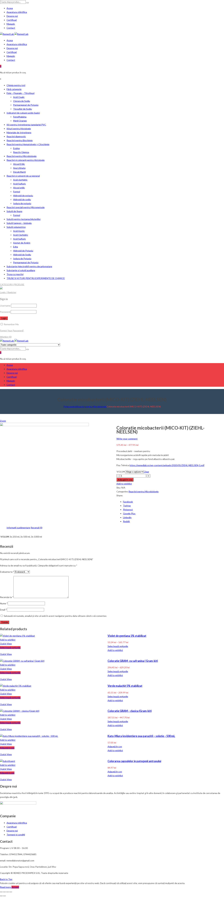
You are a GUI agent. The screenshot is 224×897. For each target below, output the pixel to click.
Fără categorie (14, 89)
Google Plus (129, 513)
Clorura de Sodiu (21, 101)
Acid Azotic (19, 231)
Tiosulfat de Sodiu (22, 108)
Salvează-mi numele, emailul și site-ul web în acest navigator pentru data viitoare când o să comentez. (55, 615)
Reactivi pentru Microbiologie (22, 156)
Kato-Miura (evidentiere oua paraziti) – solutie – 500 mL (141, 736)
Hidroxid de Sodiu (22, 254)
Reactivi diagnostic (16, 136)
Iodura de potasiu (22, 203)
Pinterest (128, 509)
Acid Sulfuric (19, 183)
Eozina (16, 148)
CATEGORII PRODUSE (12, 284)
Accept (15, 887)
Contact (11, 27)
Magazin (11, 23)
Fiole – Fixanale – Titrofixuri (20, 93)
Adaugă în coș (125, 479)
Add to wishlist (124, 483)
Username (5, 305)
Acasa (10, 8)
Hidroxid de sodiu (22, 199)
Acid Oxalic (19, 97)
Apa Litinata (19, 168)
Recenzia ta (6, 597)
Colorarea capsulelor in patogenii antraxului (134, 761)
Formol (16, 191)
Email (3, 609)
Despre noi (12, 16)
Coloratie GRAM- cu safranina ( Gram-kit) (133, 660)
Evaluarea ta (7, 571)
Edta (15, 246)
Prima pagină (70, 406)
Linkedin (127, 517)
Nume (4, 603)
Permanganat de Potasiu (25, 105)
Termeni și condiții (16, 834)
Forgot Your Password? (12, 330)
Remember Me (11, 324)
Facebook (128, 501)
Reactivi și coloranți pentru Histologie (26, 160)
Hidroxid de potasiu (23, 195)
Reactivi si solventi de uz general (23, 175)
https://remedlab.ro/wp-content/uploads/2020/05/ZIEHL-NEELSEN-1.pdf (167, 465)
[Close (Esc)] (1, 891)
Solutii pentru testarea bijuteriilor (24, 219)
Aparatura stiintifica (17, 12)
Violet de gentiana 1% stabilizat (127, 635)
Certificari (12, 20)
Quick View (6, 643)
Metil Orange (20, 120)
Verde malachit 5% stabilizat (125, 685)
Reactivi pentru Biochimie (20, 140)
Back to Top (6, 879)
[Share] (4, 891)
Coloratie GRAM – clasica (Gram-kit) (130, 710)
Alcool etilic (19, 187)
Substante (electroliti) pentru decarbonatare (29, 266)
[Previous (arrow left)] (1, 895)
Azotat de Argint (21, 242)
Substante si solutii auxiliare (21, 270)
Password (5, 311)
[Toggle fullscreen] (7, 891)
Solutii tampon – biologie (19, 223)
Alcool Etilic (19, 164)
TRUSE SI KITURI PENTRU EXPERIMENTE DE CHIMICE (36, 278)
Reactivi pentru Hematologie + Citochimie (28, 144)
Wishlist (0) (5, 336)
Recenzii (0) (36, 527)
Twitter (127, 505)
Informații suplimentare (18, 527)
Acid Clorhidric (20, 234)
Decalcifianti (19, 171)
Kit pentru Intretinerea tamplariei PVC (26, 124)
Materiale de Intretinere (19, 132)
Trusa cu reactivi (15, 274)
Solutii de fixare (14, 211)
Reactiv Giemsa (21, 152)
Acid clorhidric (20, 179)
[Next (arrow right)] (4, 895)
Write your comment (127, 438)
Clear (146, 471)
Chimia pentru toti (16, 85)
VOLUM (121, 471)
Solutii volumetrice (16, 227)
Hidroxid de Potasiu (23, 250)
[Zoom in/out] (10, 891)
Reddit (126, 521)
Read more (5, 887)
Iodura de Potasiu (22, 258)
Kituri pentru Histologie (19, 128)
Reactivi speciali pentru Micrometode (26, 207)
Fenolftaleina (19, 116)
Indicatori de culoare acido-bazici (23, 112)
